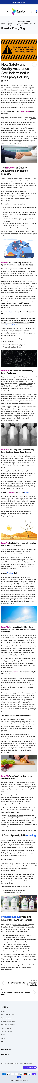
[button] (2, 12)
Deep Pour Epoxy (23, 322)
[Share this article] (34, 64)
